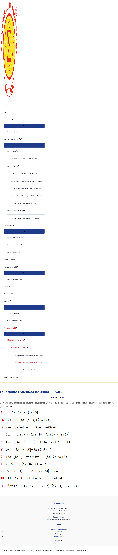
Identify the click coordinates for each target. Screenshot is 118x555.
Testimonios (8, 225)
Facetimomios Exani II (15, 252)
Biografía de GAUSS (14, 279)
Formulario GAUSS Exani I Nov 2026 (24, 159)
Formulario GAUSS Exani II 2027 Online (25, 218)
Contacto (7, 301)
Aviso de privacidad (14, 313)
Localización (8, 286)
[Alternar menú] (24, 126)
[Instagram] (59, 541)
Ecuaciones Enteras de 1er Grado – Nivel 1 (29, 355)
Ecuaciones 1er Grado (18, 347)
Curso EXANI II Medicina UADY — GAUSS (26, 188)
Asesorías (7, 120)
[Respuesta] (19, 415)
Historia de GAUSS (10, 267)
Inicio (5, 112)
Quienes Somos (9, 260)
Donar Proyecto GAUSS (12, 377)
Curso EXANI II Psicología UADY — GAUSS (26, 196)
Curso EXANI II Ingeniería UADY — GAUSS (26, 181)
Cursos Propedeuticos (11, 139)
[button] (12, 120)
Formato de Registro (14, 132)
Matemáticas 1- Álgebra (15, 340)
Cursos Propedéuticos (59, 529)
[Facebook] (56, 541)
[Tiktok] (62, 541)
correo (6, 105)
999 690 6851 (60, 517)
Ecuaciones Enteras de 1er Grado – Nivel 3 (30, 370)
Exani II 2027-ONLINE (15, 211)
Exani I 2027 (11, 151)
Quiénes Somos (59, 536)
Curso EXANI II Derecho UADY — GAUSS (26, 174)
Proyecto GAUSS (10, 328)
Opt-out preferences (14, 321)
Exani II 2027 (12, 166)
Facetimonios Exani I (14, 245)
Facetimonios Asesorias (15, 237)
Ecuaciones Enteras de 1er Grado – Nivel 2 (30, 362)
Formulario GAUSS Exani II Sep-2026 (24, 203)
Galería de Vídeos (10, 294)
